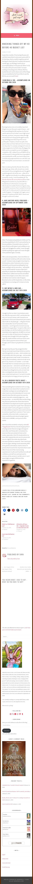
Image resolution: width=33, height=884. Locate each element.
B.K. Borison (6, 829)
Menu (17, 35)
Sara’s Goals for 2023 (7, 804)
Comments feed (6, 863)
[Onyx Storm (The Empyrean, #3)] (28, 838)
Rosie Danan (6, 822)
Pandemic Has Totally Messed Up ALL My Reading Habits (24, 569)
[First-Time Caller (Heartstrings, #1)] (28, 831)
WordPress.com (19, 881)
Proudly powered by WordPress (14, 879)
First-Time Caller (7, 827)
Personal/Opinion (11, 548)
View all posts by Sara (13, 559)
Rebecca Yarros (6, 836)
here (16, 76)
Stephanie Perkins (7, 816)
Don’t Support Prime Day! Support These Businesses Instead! (8, 569)
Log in (3, 854)
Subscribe (6, 730)
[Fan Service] (28, 825)
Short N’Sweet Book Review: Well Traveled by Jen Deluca (16, 791)
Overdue (5, 814)
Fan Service (6, 821)
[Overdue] (28, 818)
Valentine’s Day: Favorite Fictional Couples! (12, 785)
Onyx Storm (6, 834)
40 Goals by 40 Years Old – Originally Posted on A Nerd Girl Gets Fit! (23, 525)
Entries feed (5, 858)
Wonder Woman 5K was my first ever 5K (13, 179)
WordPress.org (6, 867)
